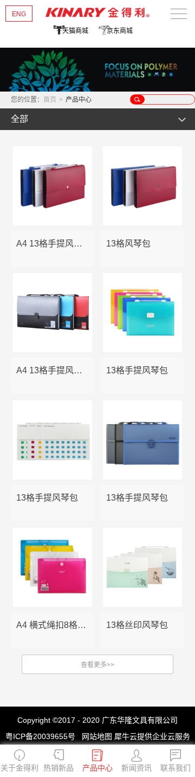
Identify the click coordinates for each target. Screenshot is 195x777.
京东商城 (120, 31)
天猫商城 (75, 31)
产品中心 (79, 99)
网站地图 (94, 736)
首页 (49, 99)
